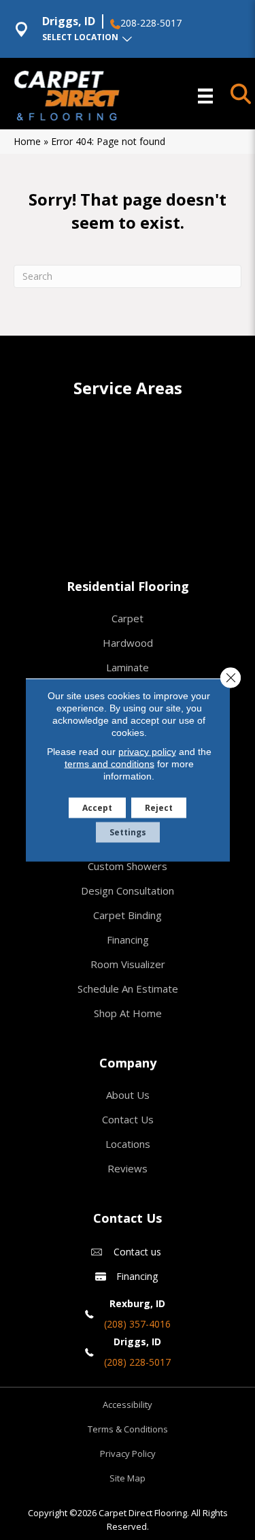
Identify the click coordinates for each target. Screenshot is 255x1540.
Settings (127, 832)
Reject (159, 808)
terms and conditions (109, 763)
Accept (97, 808)
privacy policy (147, 751)
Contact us (137, 1251)
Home (27, 141)
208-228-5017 (151, 23)
